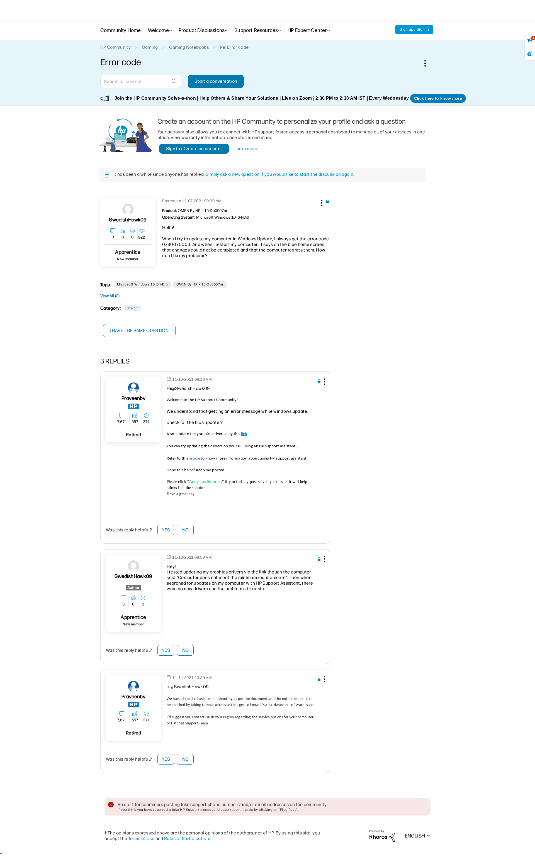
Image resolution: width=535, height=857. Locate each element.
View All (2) (110, 296)
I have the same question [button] (139, 330)
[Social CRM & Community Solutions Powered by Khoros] (382, 835)
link (244, 434)
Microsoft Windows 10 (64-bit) (142, 284)
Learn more (245, 148)
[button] (321, 202)
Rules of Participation (186, 838)
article (194, 458)
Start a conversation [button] (215, 81)
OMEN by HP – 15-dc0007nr (200, 284)
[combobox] (140, 81)
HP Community (115, 47)
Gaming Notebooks (189, 47)
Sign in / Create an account (194, 148)
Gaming (150, 47)
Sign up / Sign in (414, 29)
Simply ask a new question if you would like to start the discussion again (279, 174)
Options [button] (428, 63)
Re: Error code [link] (234, 47)
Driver (132, 308)
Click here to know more (438, 98)
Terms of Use (141, 838)
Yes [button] (166, 530)
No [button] (185, 530)
